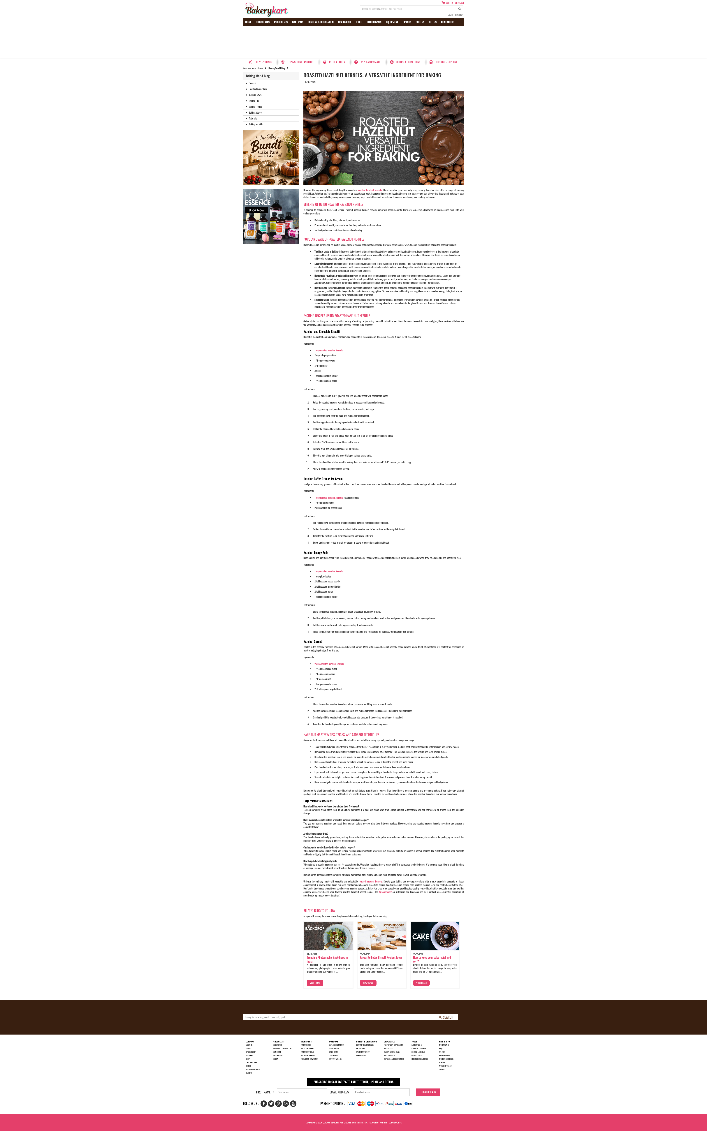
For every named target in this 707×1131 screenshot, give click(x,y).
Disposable (344, 22)
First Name (263, 1092)
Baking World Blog (276, 68)
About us (249, 1045)
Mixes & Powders (307, 1048)
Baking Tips (254, 101)
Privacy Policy (444, 1055)
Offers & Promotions (408, 62)
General (252, 83)
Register (459, 14)
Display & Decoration (321, 22)
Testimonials (444, 1045)
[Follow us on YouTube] (293, 1103)
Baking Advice (255, 112)
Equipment (392, 22)
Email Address (339, 1092)
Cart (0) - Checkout (455, 2)
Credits (442, 1069)
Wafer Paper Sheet (363, 1052)
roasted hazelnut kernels (370, 190)
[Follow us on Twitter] (271, 1103)
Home (248, 22)
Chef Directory (251, 1062)
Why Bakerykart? (370, 62)
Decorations (278, 1055)
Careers (249, 1073)
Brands (407, 22)
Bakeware (298, 22)
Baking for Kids (256, 124)
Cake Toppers (361, 1055)
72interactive (395, 1122)
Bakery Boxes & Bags (392, 1052)
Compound (277, 1052)
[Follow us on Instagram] (286, 1103)
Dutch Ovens (333, 1052)
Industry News (255, 95)
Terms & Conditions (446, 1059)
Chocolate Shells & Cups (282, 1048)
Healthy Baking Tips (258, 89)
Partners (249, 1055)
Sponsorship (251, 1052)
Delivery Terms (263, 62)
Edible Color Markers (419, 1059)
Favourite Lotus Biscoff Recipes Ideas (381, 957)
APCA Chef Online (445, 1066)
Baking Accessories (418, 1048)
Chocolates (263, 22)
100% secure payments (300, 62)
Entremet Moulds (335, 1059)
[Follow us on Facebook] (264, 1103)
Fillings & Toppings (308, 1055)
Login (450, 14)
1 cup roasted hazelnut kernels (328, 350)
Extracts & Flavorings (309, 1059)
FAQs (441, 1048)
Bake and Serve (389, 1055)
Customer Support (446, 62)
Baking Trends (255, 106)
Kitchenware (374, 22)
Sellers (420, 22)
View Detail (315, 983)
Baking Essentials (307, 1052)
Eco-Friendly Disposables (393, 1045)
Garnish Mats (334, 1048)
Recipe (248, 1059)
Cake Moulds (333, 1055)
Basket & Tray (389, 1048)
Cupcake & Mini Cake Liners (394, 1059)
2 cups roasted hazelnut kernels (329, 664)
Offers (433, 22)
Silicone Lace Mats (418, 1052)
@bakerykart (385, 892)
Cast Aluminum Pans (336, 1045)
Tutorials (253, 118)
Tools (359, 22)
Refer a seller (337, 62)
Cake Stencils (416, 1045)
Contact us (447, 22)
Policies (442, 1052)
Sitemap (442, 1062)
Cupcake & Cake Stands (365, 1045)
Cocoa (275, 1059)
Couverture (277, 1045)
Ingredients (281, 22)
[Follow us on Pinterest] (278, 1103)
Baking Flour (306, 1045)
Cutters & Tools (417, 1055)
